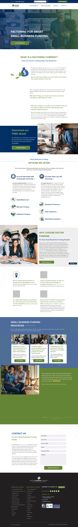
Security (28, 510)
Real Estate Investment (16, 502)
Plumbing (29, 508)
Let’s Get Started (20, 43)
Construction (29, 493)
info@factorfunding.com (47, 501)
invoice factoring (24, 444)
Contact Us (63, 5)
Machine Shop (29, 506)
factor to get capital (52, 68)
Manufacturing (29, 504)
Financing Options (34, 5)
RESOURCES (14, 507)
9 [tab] (56, 417)
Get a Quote (62, 1)
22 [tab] (57, 418)
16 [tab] (68, 417)
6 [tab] (66, 365)
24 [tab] (61, 418)
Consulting (29, 495)
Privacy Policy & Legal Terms (15, 524)
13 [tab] (63, 417)
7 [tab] (52, 417)
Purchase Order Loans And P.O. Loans (18, 491)
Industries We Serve (33, 487)
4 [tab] (63, 365)
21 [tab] (56, 418)
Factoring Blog (14, 509)
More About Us (46, 262)
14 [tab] (64, 417)
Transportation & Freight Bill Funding (18, 504)
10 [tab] (57, 417)
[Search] (47, 1)
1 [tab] (57, 365)
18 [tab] (71, 417)
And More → (29, 518)
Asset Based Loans (15, 493)
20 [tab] (54, 418)
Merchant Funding (15, 495)
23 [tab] (59, 418)
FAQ (13, 511)
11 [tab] (59, 417)
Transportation (29, 516)
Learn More (20, 360)
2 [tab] (59, 365)
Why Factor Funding (45, 5)
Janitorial (28, 502)
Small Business (29, 512)
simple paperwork (60, 284)
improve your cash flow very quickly (40, 115)
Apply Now (72, 263)
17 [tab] (69, 417)
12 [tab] (61, 417)
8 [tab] (54, 417)
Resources (56, 5)
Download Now (21, 148)
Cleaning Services (30, 491)
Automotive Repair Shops (31, 489)
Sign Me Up (61, 487)
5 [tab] (64, 365)
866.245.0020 (21, 1)
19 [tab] (52, 418)
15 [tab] (66, 417)
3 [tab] (61, 365)
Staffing (28, 514)
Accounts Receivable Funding (17, 489)
